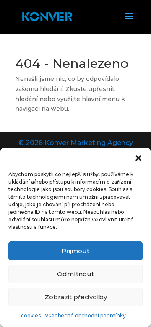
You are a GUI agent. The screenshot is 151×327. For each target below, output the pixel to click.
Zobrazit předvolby (75, 297)
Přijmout (75, 251)
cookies (31, 315)
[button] (138, 158)
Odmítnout (75, 274)
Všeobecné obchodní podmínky (85, 315)
